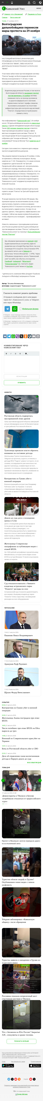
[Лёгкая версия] (12, 3)
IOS (36, 241)
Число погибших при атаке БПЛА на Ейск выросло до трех (21, 729)
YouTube (29, 266)
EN (7, 2)
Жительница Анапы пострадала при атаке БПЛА (20, 719)
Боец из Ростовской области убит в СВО (20, 748)
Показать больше (21, 1041)
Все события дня (34, 762)
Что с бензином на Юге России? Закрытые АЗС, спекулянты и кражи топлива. (21, 1033)
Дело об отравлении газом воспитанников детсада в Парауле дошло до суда (20, 757)
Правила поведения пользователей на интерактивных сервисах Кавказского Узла (21, 1086)
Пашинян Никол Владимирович (18, 635)
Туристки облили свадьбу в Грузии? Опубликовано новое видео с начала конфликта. (18, 882)
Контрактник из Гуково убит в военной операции (17, 480)
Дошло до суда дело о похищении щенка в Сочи (19, 519)
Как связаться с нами (18, 1061)
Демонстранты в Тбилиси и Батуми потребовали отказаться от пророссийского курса (21, 798)
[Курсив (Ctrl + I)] (11, 354)
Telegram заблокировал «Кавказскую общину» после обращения (18, 920)
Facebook (8, 261)
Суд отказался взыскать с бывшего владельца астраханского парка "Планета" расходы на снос (19, 586)
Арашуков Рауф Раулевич (15, 664)
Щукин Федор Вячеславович (17, 692)
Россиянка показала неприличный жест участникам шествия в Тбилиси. (19, 997)
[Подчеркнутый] (15, 354)
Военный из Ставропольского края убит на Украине (21, 739)
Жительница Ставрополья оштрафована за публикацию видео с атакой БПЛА (20, 546)
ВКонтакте (26, 261)
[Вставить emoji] (26, 354)
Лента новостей (15, 17)
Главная (4, 17)
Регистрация (21, 376)
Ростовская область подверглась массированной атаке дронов (18, 417)
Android (30, 241)
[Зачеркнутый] (20, 354)
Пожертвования (36, 1061)
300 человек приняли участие (18, 128)
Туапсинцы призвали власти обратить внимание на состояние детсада (21, 451)
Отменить (22, 382)
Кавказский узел (23, 121)
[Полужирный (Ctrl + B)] (6, 354)
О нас (3, 1061)
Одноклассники (11, 264)
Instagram (17, 261)
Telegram (26, 251)
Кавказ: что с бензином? (13, 14)
